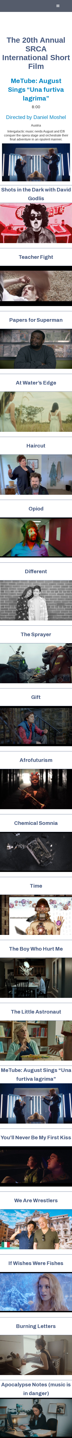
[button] (58, 6)
